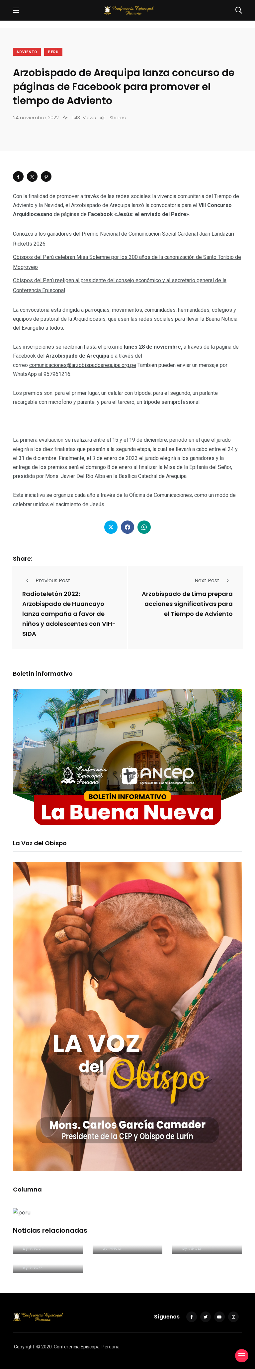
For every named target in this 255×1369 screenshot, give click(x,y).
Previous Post (53, 580)
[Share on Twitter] (32, 176)
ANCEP (36, 1248)
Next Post (207, 580)
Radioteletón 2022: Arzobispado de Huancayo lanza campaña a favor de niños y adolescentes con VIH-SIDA (69, 614)
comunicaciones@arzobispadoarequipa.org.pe (82, 365)
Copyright (24, 1346)
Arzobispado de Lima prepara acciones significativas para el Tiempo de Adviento (187, 604)
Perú (53, 52)
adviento (27, 52)
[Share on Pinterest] (46, 176)
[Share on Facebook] (18, 176)
